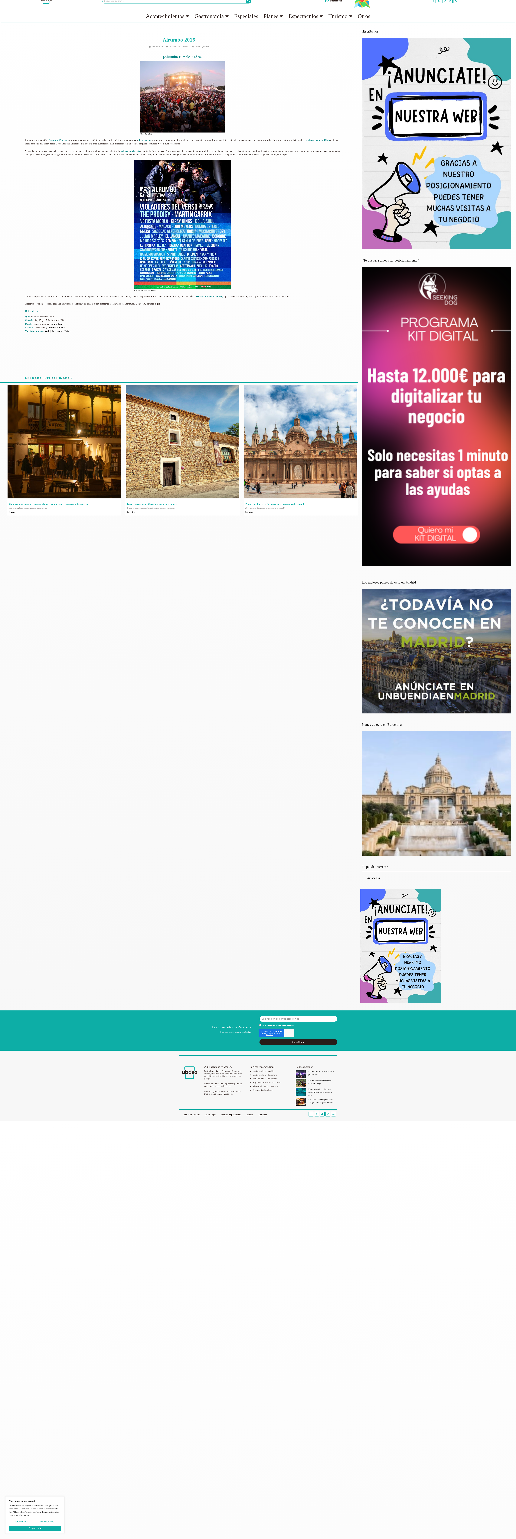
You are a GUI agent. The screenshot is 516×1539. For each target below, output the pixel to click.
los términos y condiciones (282, 1025)
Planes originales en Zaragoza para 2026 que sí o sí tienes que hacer (320, 1092)
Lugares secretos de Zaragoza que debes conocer (152, 504)
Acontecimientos (165, 16)
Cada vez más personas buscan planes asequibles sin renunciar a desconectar (49, 504)
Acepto (278, 1025)
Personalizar (21, 1521)
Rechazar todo (47, 1521)
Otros (364, 16)
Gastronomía (209, 16)
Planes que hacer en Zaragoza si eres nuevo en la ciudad (274, 504)
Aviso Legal (210, 1115)
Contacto (263, 1115)
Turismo (337, 16)
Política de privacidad (231, 1115)
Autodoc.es (373, 877)
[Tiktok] (322, 1114)
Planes (271, 16)
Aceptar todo (35, 1528)
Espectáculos (303, 16)
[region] (34, 1515)
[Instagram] (327, 1114)
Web (47, 331)
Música (186, 46)
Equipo (249, 1115)
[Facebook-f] (311, 1114)
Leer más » (12, 512)
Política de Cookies (191, 1115)
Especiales (246, 16)
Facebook (57, 331)
